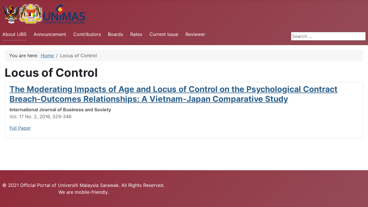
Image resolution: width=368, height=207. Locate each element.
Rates (136, 34)
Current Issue (164, 34)
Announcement (50, 34)
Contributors (87, 34)
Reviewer (195, 34)
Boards (115, 34)
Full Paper (20, 128)
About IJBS (14, 34)
